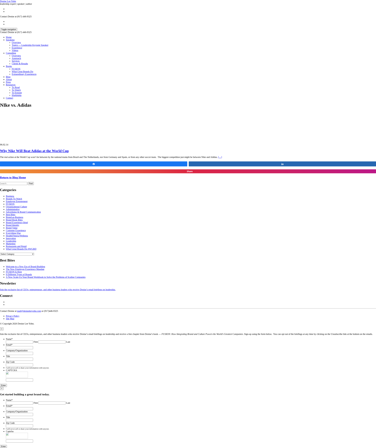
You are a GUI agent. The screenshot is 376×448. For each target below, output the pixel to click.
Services (16, 61)
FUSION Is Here (14, 272)
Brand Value (11, 228)
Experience (17, 48)
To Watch (16, 90)
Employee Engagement (16, 201)
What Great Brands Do (22, 71)
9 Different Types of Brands (19, 274)
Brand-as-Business (14, 217)
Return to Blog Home (13, 177)
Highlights (16, 95)
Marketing (10, 243)
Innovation (11, 238)
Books (9, 66)
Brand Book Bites (14, 220)
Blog (8, 77)
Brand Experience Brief (17, 222)
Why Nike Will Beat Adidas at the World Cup (34, 151)
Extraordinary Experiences (24, 74)
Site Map (10, 318)
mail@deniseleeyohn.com (29, 311)
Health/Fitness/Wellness (17, 235)
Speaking (10, 40)
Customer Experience (16, 230)
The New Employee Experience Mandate (25, 269)
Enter (3, 385)
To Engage (17, 92)
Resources (10, 84)
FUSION (16, 69)
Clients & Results (20, 63)
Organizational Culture (16, 206)
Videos (15, 50)
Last (68, 342)
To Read (16, 87)
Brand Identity (12, 225)
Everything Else (13, 233)
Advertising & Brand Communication (23, 212)
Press (8, 82)
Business (10, 196)
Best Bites (10, 214)
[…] (220, 157)
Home (9, 37)
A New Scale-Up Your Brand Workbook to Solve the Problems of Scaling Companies (45, 277)
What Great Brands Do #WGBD (21, 249)
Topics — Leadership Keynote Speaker (30, 45)
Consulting (11, 53)
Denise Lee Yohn (8, 1)
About (9, 79)
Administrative (13, 209)
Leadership (11, 241)
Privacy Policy (12, 316)
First (36, 342)
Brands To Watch (14, 199)
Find (31, 183)
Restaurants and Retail (16, 246)
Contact (9, 98)
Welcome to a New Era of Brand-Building (25, 266)
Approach (16, 58)
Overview (16, 42)
